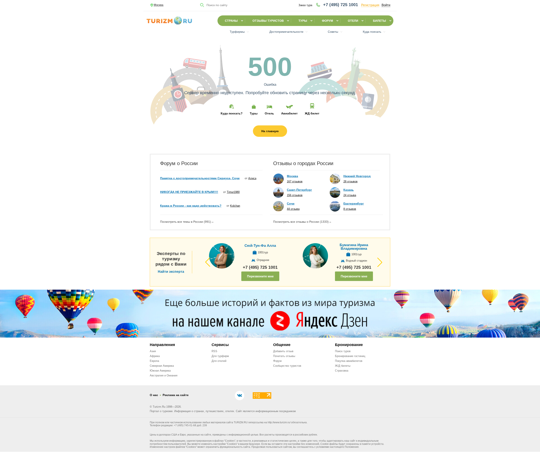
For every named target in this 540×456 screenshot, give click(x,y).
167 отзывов (294, 181)
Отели (353, 20)
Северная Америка (162, 365)
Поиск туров (343, 351)
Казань (348, 189)
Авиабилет (289, 113)
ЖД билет (312, 113)
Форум (327, 20)
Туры (302, 20)
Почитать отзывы (284, 356)
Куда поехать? (232, 113)
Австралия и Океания (163, 375)
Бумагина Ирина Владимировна (354, 246)
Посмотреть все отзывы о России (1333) (302, 221)
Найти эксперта (171, 271)
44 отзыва (293, 208)
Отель (269, 113)
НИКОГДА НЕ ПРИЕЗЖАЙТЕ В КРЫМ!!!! (189, 192)
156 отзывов (294, 195)
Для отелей (219, 360)
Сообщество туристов (287, 365)
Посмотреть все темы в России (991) (187, 221)
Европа (154, 360)
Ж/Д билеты (342, 365)
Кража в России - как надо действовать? (190, 205)
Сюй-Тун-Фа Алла (260, 245)
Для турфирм (220, 356)
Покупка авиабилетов (348, 360)
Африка (155, 356)
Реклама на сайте (176, 395)
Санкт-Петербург (299, 189)
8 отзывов (349, 208)
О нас (154, 395)
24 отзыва (349, 195)
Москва (292, 176)
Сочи (290, 203)
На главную (270, 131)
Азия (153, 351)
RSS (214, 351)
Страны (231, 20)
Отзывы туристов (268, 20)
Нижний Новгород (357, 176)
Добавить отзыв (283, 351)
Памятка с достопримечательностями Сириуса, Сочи (200, 178)
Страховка (341, 370)
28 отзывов (350, 181)
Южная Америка (160, 370)
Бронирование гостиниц (350, 356)
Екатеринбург (353, 203)
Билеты (379, 20)
